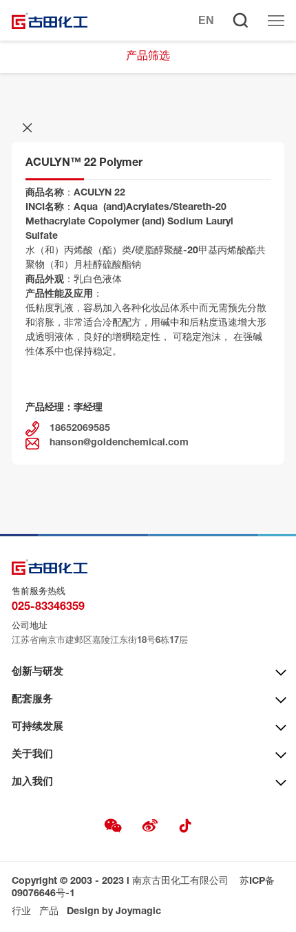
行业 (21, 912)
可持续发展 (37, 727)
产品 (49, 912)
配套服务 (32, 700)
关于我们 (32, 755)
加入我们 (32, 782)
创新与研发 (37, 672)
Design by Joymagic (114, 912)
